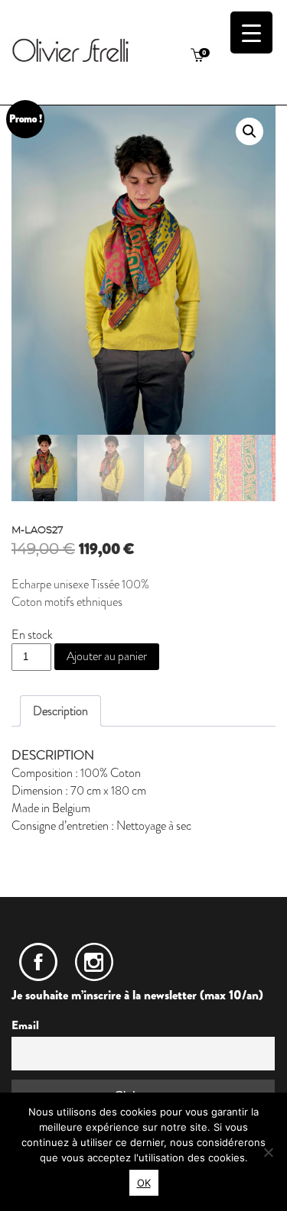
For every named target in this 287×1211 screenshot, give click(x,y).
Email (25, 1025)
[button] (249, 131)
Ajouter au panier (107, 656)
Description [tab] (60, 711)
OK (144, 1183)
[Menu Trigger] (251, 32)
